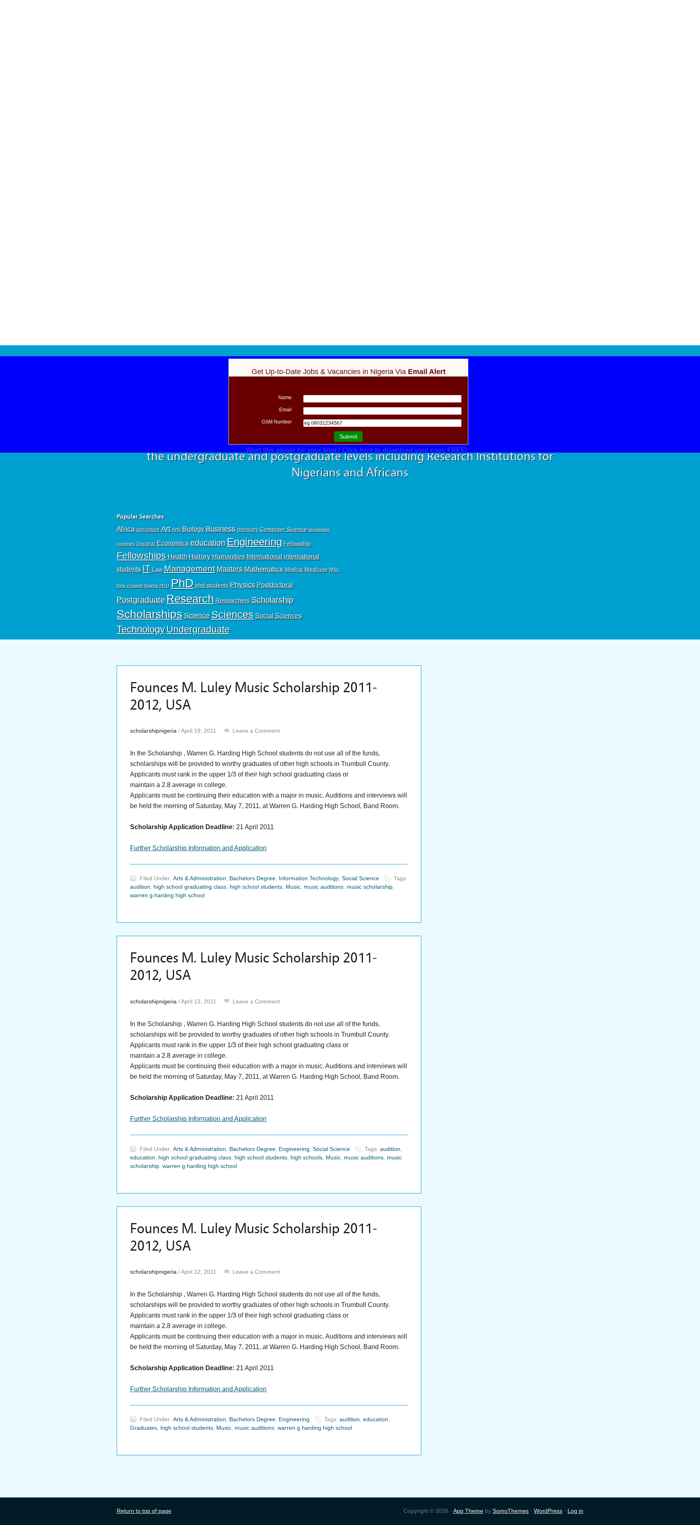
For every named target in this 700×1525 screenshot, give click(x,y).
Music (293, 886)
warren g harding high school (167, 895)
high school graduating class (190, 886)
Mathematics (263, 569)
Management (189, 568)
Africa (125, 529)
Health (177, 556)
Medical (294, 570)
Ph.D (164, 585)
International (264, 556)
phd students (211, 585)
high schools (306, 1157)
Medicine (316, 569)
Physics (242, 584)
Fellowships (141, 555)
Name (285, 397)
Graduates (143, 1427)
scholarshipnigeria (153, 730)
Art (166, 529)
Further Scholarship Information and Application (198, 848)
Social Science (360, 878)
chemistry (247, 529)
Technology (141, 629)
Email (285, 410)
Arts (176, 530)
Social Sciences (278, 615)
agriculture (148, 529)
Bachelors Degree (252, 878)
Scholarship (272, 599)
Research (190, 598)
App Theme (468, 1511)
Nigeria (151, 585)
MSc (334, 570)
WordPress (548, 1511)
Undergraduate (198, 629)
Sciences (232, 614)
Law (157, 569)
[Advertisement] (350, 59)
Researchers (233, 600)
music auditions (324, 886)
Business (220, 529)
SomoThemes (511, 1511)
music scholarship (370, 886)
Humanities (228, 556)
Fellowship (297, 543)
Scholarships (149, 614)
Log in (575, 1511)
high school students (256, 886)
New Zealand (130, 585)
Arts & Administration (199, 878)
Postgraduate (141, 599)
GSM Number (277, 422)
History (200, 556)
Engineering (254, 542)
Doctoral (146, 544)
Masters (230, 569)
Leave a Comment (256, 730)
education (207, 542)
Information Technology (309, 878)
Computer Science (283, 529)
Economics (173, 543)
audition (140, 886)
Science (197, 616)
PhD (182, 583)
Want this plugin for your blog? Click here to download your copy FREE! (356, 450)
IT (146, 568)
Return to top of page (144, 1511)
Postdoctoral (275, 585)
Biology (193, 529)
